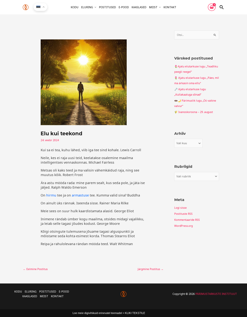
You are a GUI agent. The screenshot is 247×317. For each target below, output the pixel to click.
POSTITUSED (107, 7)
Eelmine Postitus (35, 269)
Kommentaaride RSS (187, 220)
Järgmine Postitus (150, 269)
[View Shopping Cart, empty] (212, 7)
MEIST (153, 7)
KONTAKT (169, 7)
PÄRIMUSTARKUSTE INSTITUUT (216, 294)
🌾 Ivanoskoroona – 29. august (193, 112)
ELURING (87, 7)
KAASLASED (139, 7)
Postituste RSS (183, 214)
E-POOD (124, 7)
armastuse (80, 195)
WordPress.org (183, 226)
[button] (221, 7)
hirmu (51, 195)
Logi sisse (180, 208)
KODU (74, 7)
